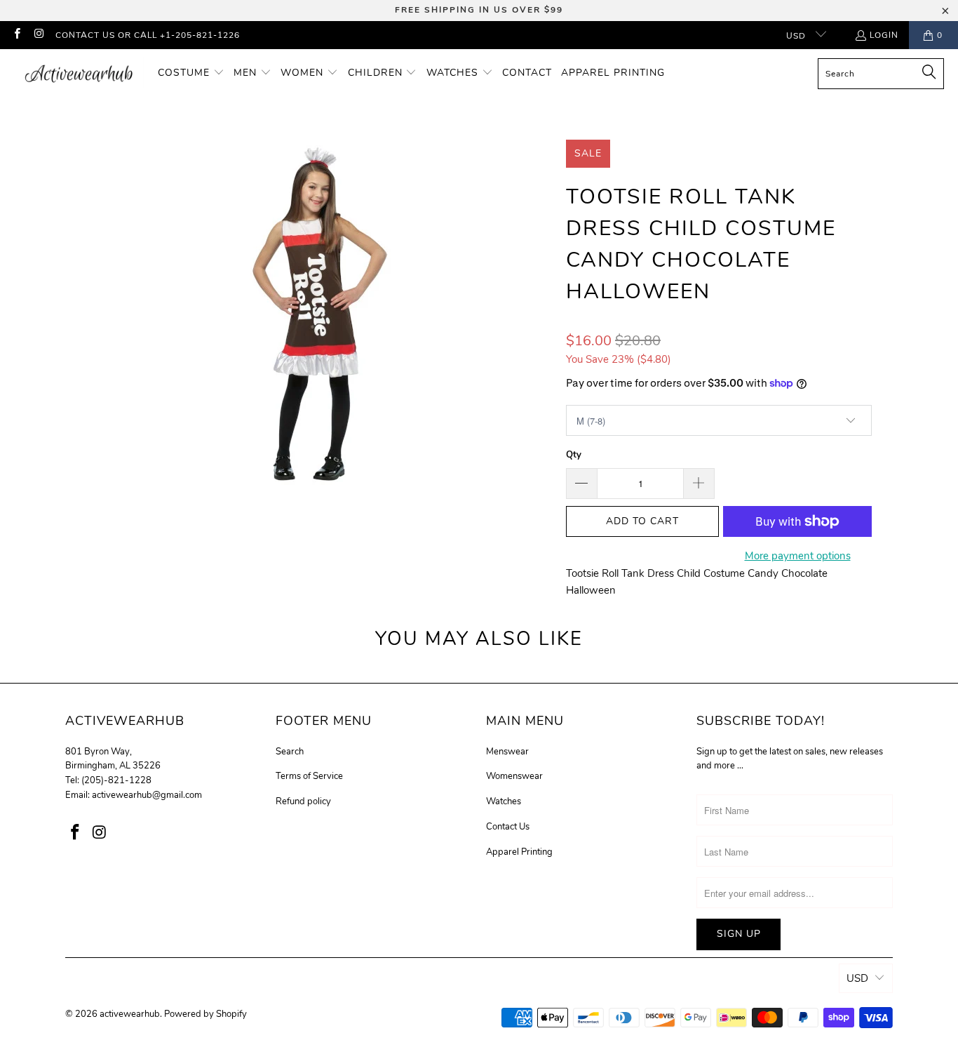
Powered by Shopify (205, 1014)
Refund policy (303, 801)
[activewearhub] (79, 73)
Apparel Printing (519, 852)
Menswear (507, 751)
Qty (573, 454)
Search (290, 751)
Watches (503, 801)
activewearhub (130, 1014)
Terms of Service (309, 776)
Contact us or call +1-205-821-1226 (147, 35)
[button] (191, 73)
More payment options (798, 556)
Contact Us (507, 826)
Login (884, 35)
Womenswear (514, 776)
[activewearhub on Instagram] (38, 35)
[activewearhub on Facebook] (16, 35)
